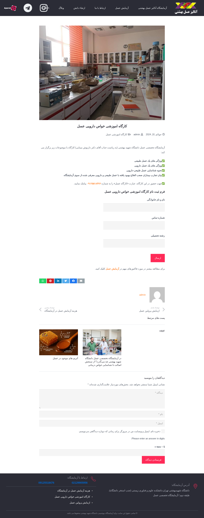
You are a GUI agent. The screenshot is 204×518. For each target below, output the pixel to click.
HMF (162, 331)
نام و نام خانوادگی (156, 199)
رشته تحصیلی (158, 235)
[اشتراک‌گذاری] (73, 281)
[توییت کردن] (65, 281)
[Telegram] (28, 8)
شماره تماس (158, 217)
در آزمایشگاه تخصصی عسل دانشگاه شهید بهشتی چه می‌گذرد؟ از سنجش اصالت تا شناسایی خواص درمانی (103, 361)
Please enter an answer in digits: (148, 438)
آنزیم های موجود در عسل (65, 358)
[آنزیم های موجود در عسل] (58, 342)
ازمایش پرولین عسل (80, 502)
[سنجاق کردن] (50, 281)
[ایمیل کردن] (81, 281)
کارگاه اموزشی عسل (116, 134)
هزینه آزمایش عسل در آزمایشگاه (73, 490)
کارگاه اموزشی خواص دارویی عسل (72, 496)
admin (137, 134)
